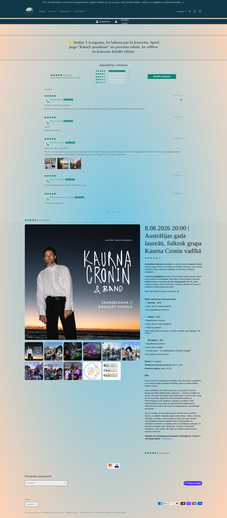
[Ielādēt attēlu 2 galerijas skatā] (53, 351)
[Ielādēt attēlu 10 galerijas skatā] (92, 371)
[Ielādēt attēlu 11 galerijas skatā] (112, 371)
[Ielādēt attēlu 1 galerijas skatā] (34, 351)
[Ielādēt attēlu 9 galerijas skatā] (73, 371)
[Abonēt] (64, 483)
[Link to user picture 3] (75, 163)
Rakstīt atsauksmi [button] (162, 76)
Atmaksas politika (72, 512)
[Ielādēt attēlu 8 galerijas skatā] (53, 371)
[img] (50, 96)
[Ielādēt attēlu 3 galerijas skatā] (73, 351)
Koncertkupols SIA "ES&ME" (40, 512)
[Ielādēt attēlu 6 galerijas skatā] (131, 351)
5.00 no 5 (67, 75)
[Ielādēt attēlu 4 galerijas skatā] (92, 351)
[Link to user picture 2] (63, 163)
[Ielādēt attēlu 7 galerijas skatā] (34, 371)
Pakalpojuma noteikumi (103, 512)
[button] (53, 11)
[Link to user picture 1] (50, 163)
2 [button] (112, 212)
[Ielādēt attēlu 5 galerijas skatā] (112, 351)
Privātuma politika (86, 512)
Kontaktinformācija (119, 512)
